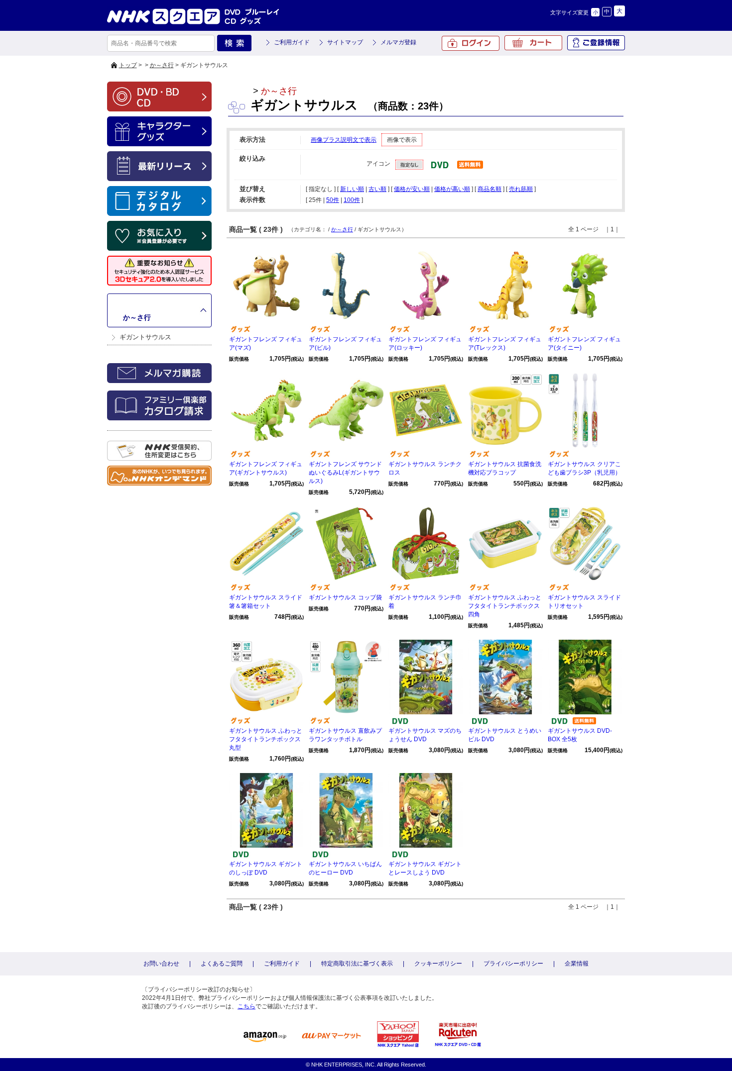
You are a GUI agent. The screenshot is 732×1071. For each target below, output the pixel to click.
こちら (246, 1006)
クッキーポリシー (438, 963)
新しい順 (352, 189)
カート (533, 43)
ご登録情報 (596, 43)
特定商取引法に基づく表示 (357, 963)
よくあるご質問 (222, 963)
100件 (352, 199)
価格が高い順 (452, 189)
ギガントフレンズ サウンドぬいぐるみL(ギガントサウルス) (345, 473)
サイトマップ (345, 42)
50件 (332, 199)
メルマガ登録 (398, 42)
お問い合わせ (161, 963)
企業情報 (577, 963)
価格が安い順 (412, 189)
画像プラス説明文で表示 (343, 139)
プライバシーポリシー (513, 963)
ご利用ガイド (292, 42)
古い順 (377, 189)
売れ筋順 (521, 189)
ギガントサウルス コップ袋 (345, 597)
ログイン (470, 43)
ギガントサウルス (145, 337)
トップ (128, 65)
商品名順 (489, 189)
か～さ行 (162, 65)
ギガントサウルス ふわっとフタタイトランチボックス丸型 (265, 739)
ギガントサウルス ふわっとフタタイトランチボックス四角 (504, 606)
